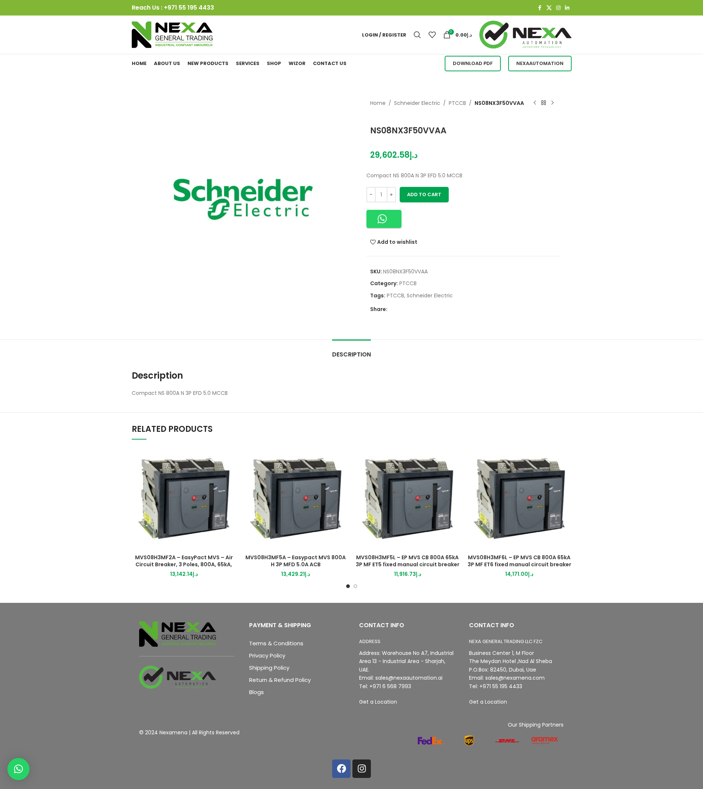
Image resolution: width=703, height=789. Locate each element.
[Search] (417, 34)
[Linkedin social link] (567, 8)
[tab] (351, 350)
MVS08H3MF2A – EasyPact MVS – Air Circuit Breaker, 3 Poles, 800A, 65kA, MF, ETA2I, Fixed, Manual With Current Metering (184, 568)
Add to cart (424, 194)
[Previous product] (534, 103)
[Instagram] (361, 768)
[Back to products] (543, 103)
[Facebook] (341, 768)
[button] (384, 219)
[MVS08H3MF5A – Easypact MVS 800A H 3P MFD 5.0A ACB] (296, 498)
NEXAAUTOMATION (540, 63)
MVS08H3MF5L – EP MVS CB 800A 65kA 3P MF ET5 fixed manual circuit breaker (407, 561)
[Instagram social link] (558, 8)
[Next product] (552, 103)
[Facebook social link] (539, 8)
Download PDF (473, 63)
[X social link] (549, 8)
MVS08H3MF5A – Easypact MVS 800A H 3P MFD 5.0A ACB (295, 561)
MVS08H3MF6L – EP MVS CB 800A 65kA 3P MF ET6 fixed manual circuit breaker (519, 561)
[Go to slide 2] (355, 586)
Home (378, 103)
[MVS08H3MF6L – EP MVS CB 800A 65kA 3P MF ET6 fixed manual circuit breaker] (519, 498)
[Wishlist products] (432, 34)
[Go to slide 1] (348, 586)
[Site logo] (172, 34)
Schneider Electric (417, 103)
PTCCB (457, 103)
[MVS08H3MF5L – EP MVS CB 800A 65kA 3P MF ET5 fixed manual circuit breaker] (407, 498)
